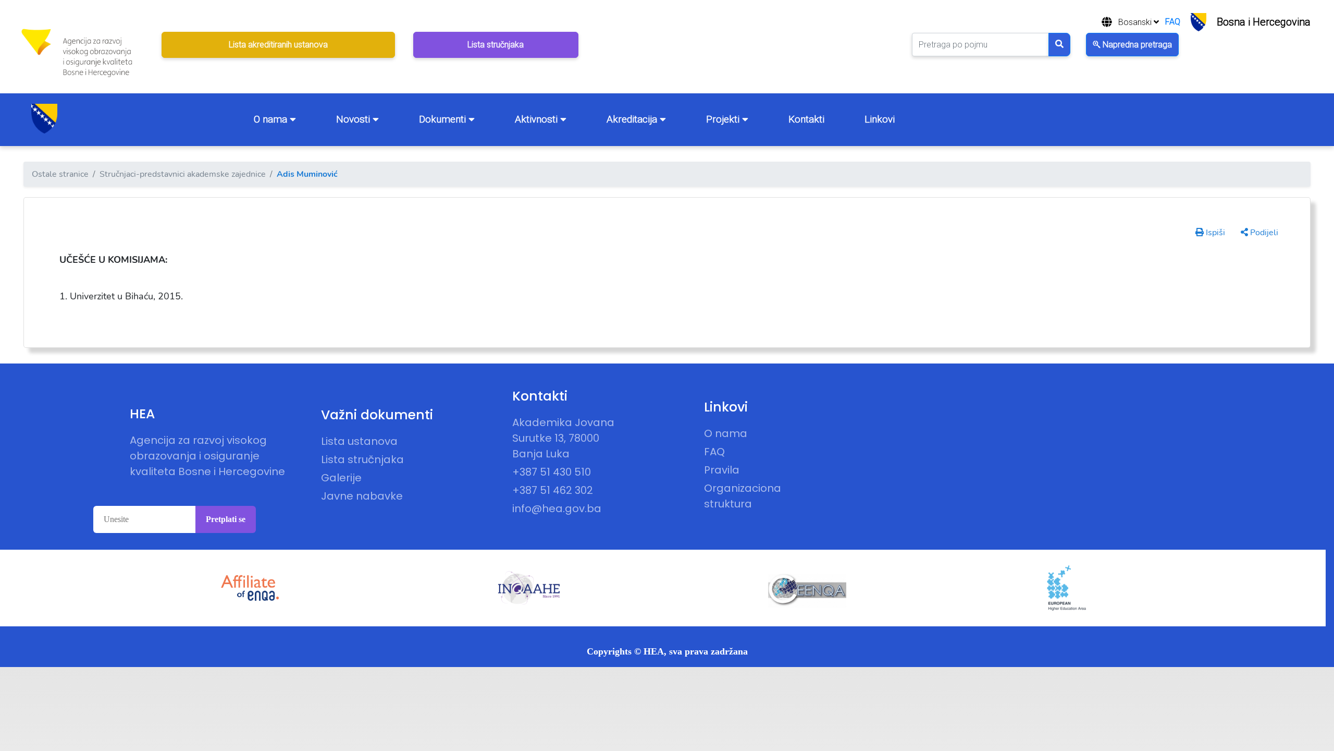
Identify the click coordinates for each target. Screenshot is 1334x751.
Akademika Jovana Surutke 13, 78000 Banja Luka (563, 438)
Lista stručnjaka (362, 459)
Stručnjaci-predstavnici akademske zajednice (183, 174)
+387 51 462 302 (552, 490)
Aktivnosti (537, 119)
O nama (272, 119)
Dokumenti (443, 119)
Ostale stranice (60, 174)
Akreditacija (633, 119)
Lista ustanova (359, 441)
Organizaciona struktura (742, 496)
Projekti (724, 119)
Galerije (341, 477)
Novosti (354, 119)
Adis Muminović (307, 174)
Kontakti (806, 119)
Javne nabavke (362, 496)
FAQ (1172, 22)
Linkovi (879, 119)
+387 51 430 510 (551, 472)
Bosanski (1136, 22)
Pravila (721, 470)
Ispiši (1214, 232)
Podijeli (1263, 232)
